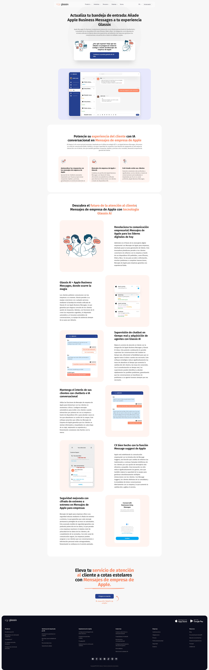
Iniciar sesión (147, 4)
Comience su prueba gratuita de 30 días (103, 55)
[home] (62, 4)
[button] (88, 4)
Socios (121, 4)
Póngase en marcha (104, 596)
